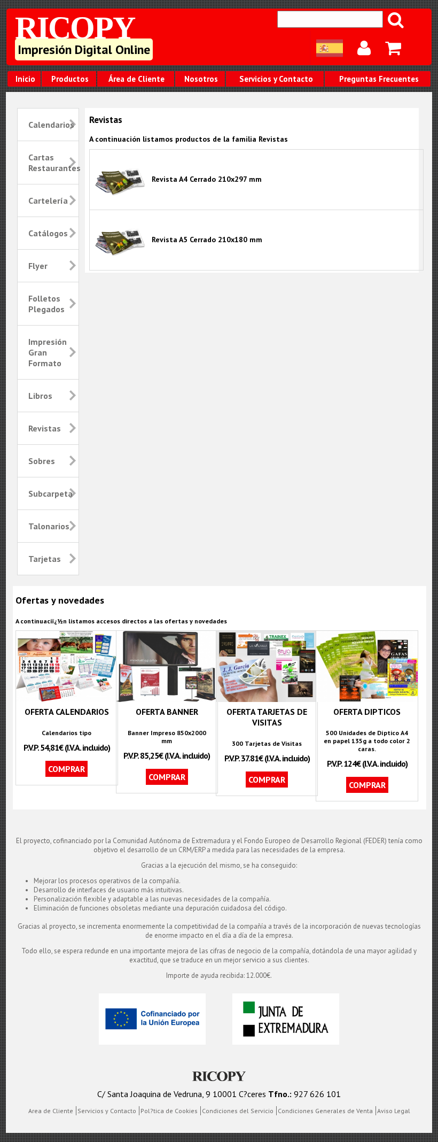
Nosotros (201, 79)
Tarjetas (44, 558)
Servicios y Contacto (276, 79)
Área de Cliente (136, 79)
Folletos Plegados (46, 303)
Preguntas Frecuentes (379, 79)
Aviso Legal (393, 1111)
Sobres (41, 461)
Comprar (66, 768)
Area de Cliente (50, 1111)
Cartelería (48, 200)
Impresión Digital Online (84, 49)
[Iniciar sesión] (365, 48)
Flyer (38, 265)
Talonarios (48, 526)
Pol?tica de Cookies (169, 1111)
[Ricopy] (219, 1077)
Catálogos (48, 233)
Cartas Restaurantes (52, 162)
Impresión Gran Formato (47, 352)
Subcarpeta (50, 493)
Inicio (25, 79)
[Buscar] (396, 20)
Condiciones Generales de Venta (325, 1111)
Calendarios (51, 124)
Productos (70, 79)
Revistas (44, 428)
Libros (40, 395)
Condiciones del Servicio (237, 1111)
